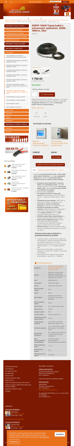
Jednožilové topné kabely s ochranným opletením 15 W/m (16, 65)
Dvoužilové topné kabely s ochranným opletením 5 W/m (16, 80)
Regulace (8, 117)
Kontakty (7, 391)
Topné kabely (9, 52)
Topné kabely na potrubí (12, 40)
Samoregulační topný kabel (13, 107)
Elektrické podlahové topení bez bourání (17, 382)
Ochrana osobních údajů (12, 378)
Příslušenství (9, 120)
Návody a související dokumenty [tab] (47, 170)
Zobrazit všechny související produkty (50, 165)
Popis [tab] (34, 170)
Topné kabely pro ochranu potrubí (15, 97)
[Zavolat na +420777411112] (7, 2)
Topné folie (9, 114)
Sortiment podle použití (15, 26)
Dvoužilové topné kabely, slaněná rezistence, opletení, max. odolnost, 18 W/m (17, 92)
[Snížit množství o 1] (38, 96)
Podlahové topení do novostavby (15, 33)
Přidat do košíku (48, 94)
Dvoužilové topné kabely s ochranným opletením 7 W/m (16, 75)
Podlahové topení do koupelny (14, 30)
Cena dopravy (9, 369)
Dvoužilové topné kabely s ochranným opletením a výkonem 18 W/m (56, 267)
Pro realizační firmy (11, 371)
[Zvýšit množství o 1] (38, 93)
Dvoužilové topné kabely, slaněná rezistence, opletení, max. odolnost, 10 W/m (16, 86)
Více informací (44, 437)
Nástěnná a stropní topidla (16, 124)
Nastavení (14, 442)
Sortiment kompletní (14, 48)
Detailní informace (37, 108)
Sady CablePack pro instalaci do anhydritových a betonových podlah (16, 56)
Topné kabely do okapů (12, 103)
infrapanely (9, 128)
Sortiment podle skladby (15, 44)
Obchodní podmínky (35, 2)
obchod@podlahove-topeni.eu (48, 389)
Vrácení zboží (9, 375)
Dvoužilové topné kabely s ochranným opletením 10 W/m (16, 70)
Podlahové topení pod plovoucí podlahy (16, 36)
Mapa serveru (9, 380)
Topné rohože (9, 110)
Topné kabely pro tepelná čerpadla (15, 100)
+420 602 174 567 (19, 414)
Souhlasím (60, 434)
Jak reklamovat (9, 373)
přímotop (8, 131)
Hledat (65, 2)
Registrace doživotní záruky (13, 389)
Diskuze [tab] (61, 170)
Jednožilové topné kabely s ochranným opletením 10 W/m (16, 61)
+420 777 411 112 (19, 426)
